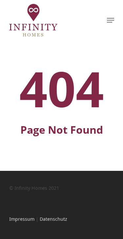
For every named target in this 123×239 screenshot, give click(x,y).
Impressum (21, 219)
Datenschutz (53, 219)
